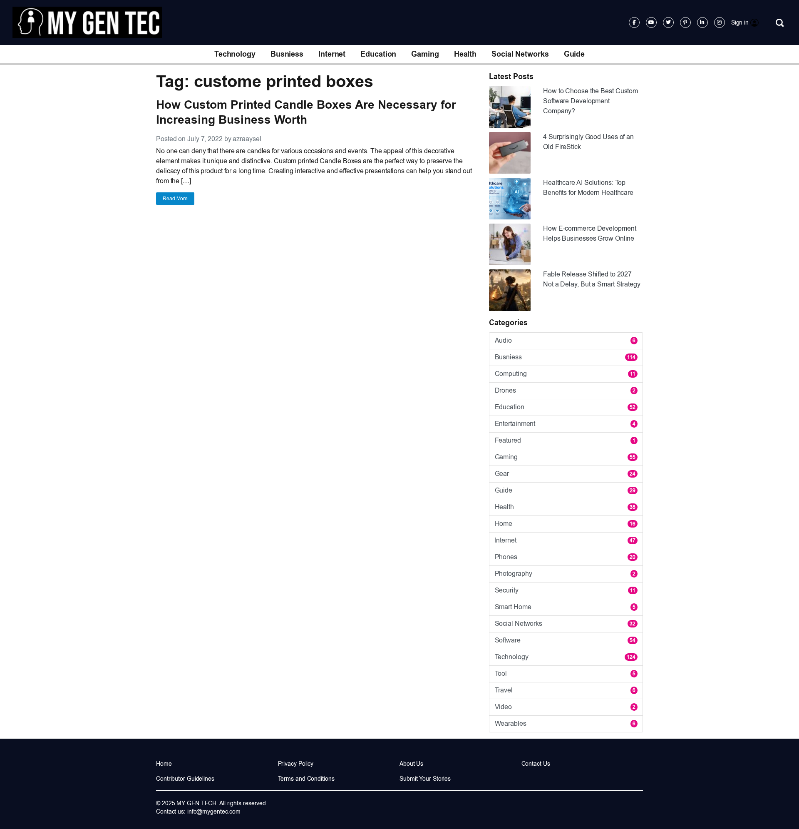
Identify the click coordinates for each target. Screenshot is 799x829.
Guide (574, 54)
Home (565, 523)
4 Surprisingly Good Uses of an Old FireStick (588, 141)
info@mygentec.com (214, 811)
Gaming (425, 54)
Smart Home (565, 606)
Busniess (286, 54)
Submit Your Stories (425, 778)
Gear (565, 473)
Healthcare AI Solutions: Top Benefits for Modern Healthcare (588, 187)
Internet (331, 54)
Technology (235, 54)
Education (378, 54)
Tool (565, 673)
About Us (411, 763)
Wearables (565, 723)
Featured (565, 440)
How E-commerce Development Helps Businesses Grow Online (589, 233)
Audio (565, 340)
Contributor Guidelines (185, 778)
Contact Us (535, 763)
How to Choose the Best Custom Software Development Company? (590, 101)
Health (465, 54)
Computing (565, 373)
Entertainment (565, 423)
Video (565, 706)
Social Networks (520, 54)
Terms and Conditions (306, 778)
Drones (565, 390)
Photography (565, 573)
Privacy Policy (296, 763)
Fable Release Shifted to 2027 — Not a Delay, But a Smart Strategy (591, 279)
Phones (565, 556)
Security (565, 590)
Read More (175, 199)
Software (565, 640)
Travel (565, 690)
